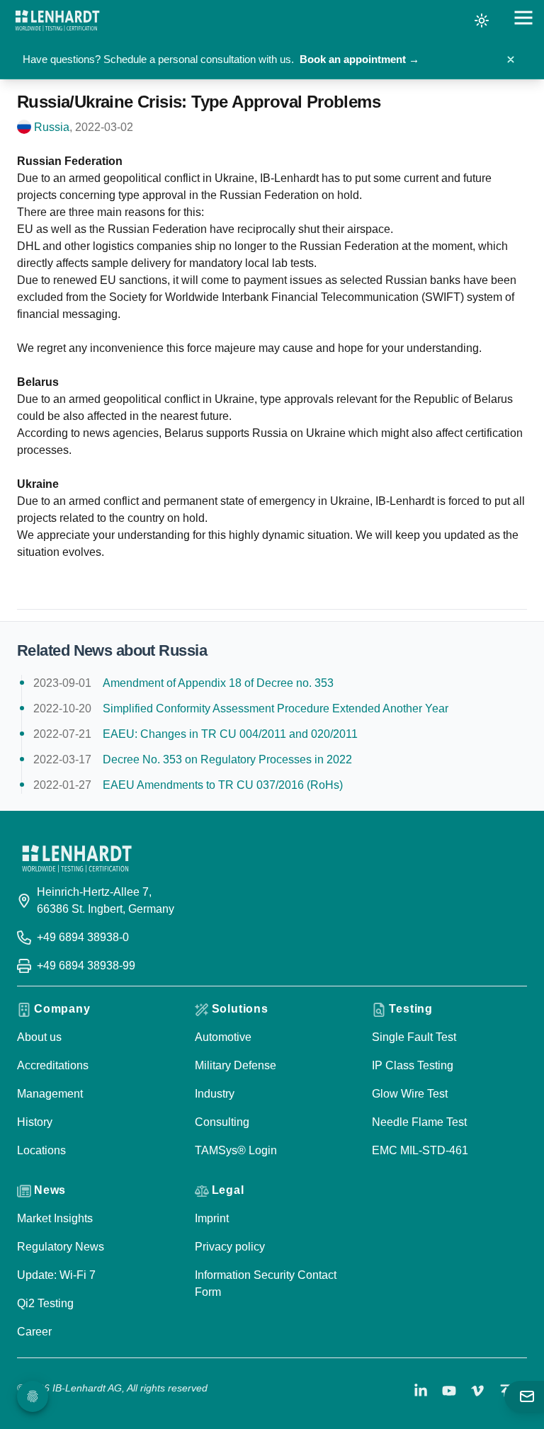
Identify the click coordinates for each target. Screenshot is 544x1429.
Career (34, 1332)
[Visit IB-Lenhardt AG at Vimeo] (477, 1391)
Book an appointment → (359, 59)
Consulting (222, 1122)
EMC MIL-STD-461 (420, 1150)
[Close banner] (510, 59)
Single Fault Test (414, 1037)
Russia (51, 127)
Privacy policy (230, 1247)
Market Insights (55, 1218)
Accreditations (53, 1065)
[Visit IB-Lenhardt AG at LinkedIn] (421, 1391)
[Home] (57, 20)
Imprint (212, 1218)
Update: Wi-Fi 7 (56, 1275)
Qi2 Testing (45, 1303)
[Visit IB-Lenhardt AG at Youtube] (449, 1391)
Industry (214, 1094)
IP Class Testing (412, 1065)
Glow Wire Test (410, 1094)
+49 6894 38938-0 (83, 937)
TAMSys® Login (236, 1150)
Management (50, 1094)
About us (39, 1037)
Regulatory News (60, 1247)
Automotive (223, 1037)
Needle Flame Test (419, 1122)
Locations (41, 1150)
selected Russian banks (400, 280)
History (34, 1122)
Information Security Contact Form (265, 1283)
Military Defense (235, 1065)
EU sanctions (133, 280)
